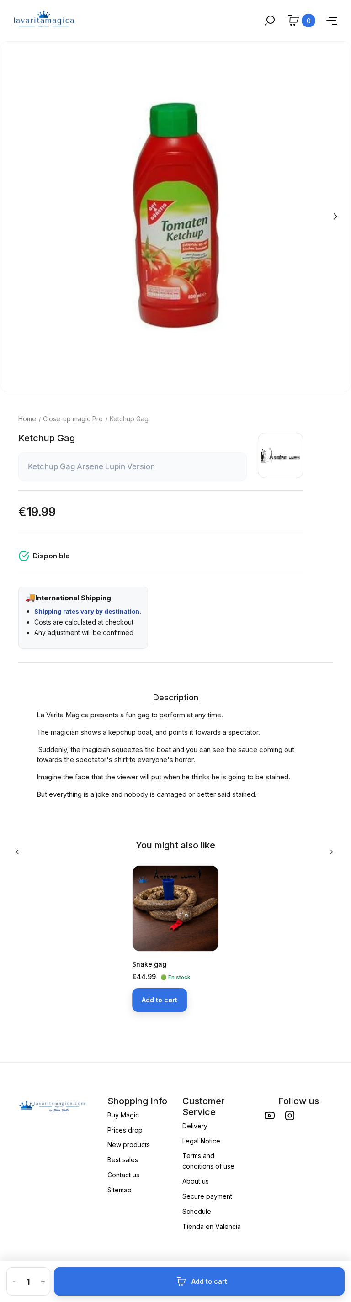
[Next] (335, 216)
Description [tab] (175, 697)
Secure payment (207, 1196)
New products (128, 1145)
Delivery (194, 1126)
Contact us (123, 1175)
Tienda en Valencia (211, 1226)
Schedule (196, 1211)
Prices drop (125, 1130)
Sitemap (119, 1190)
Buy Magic (123, 1115)
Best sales (122, 1160)
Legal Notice (201, 1141)
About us (195, 1181)
